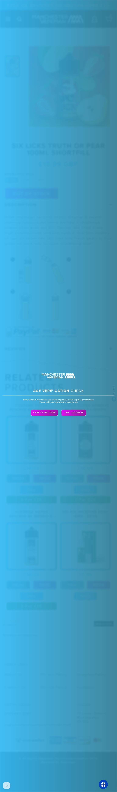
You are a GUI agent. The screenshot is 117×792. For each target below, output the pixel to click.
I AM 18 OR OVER (44, 412)
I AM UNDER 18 (74, 412)
